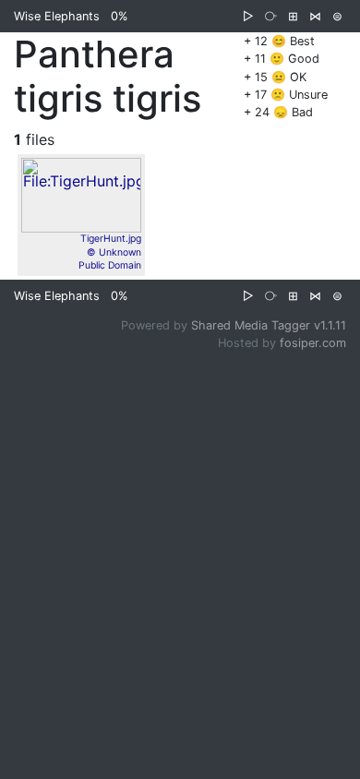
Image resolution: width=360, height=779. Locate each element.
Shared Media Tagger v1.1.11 (268, 325)
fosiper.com (313, 343)
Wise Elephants (57, 16)
